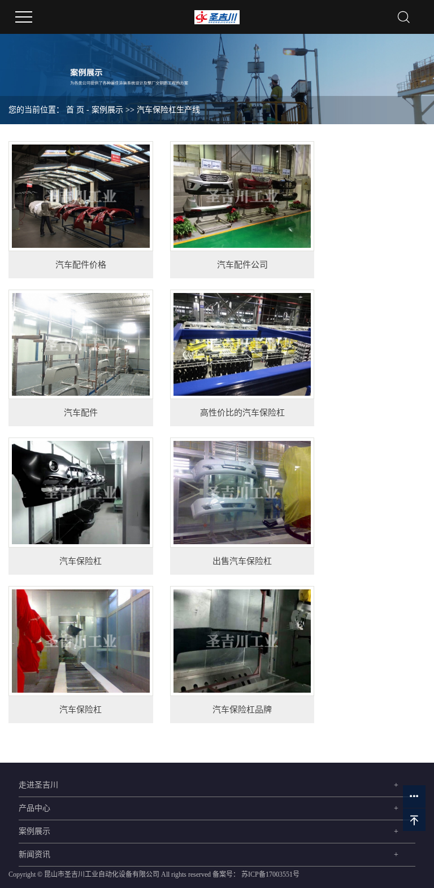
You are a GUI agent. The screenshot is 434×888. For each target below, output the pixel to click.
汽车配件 (81, 412)
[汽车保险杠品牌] (242, 641)
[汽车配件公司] (242, 196)
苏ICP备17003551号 (270, 874)
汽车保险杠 (80, 561)
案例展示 (107, 110)
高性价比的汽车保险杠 (242, 412)
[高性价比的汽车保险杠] (242, 345)
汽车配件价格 (80, 264)
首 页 (75, 110)
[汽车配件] (80, 345)
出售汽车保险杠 (242, 561)
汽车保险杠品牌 (242, 709)
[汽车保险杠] (80, 493)
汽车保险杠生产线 (168, 110)
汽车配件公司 (242, 264)
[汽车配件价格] (80, 196)
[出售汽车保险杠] (242, 493)
